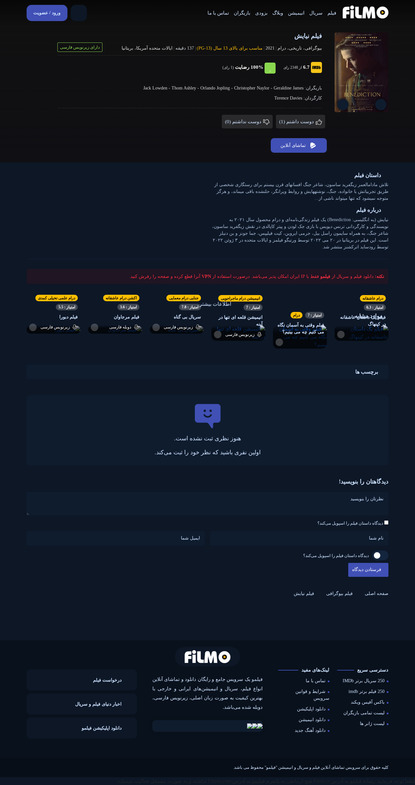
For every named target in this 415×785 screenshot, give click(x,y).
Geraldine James (288, 88)
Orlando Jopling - (217, 88)
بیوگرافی (313, 48)
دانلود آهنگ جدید (310, 730)
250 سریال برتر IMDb (364, 680)
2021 (270, 48)
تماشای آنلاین (293, 145)
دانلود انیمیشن (312, 719)
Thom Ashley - (186, 88)
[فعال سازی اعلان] (343, 104)
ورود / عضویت (47, 12)
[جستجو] (79, 13)
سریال (316, 13)
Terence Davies (288, 98)
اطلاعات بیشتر (215, 304)
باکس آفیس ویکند (368, 702)
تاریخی (295, 48)
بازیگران (242, 13)
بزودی (261, 13)
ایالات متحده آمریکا (154, 48)
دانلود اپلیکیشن (311, 709)
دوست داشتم (297, 121)
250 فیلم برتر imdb (367, 691)
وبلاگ (277, 13)
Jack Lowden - (157, 88)
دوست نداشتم (244, 121)
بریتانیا (127, 48)
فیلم (331, 13)
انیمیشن (296, 13)
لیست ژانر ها (372, 723)
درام (282, 48)
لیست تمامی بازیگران (364, 712)
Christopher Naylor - (254, 88)
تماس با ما (218, 13)
